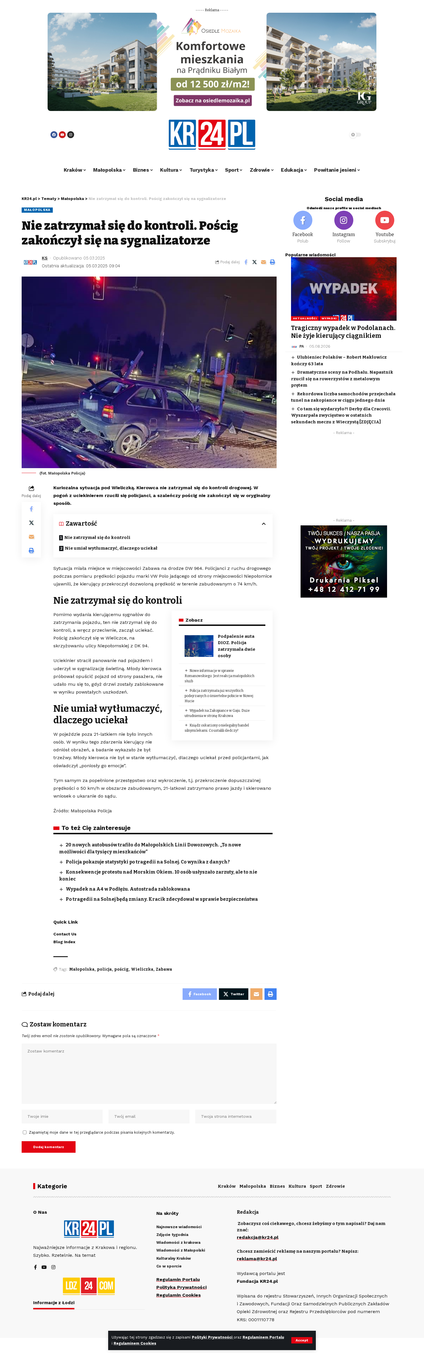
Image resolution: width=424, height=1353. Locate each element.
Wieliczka (142, 969)
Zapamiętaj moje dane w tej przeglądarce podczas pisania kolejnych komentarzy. (102, 1132)
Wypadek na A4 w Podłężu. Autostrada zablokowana (128, 889)
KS (45, 258)
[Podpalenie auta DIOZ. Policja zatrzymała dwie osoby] (199, 646)
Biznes (277, 1186)
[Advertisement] (344, 478)
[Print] (273, 262)
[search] (328, 135)
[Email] (264, 262)
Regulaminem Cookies (135, 1343)
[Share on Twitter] (255, 262)
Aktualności (305, 318)
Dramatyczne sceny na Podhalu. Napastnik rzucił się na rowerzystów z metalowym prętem (342, 379)
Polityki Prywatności (213, 1337)
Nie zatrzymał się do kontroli (97, 537)
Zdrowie (335, 1186)
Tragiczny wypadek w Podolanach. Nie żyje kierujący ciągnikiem (343, 332)
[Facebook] (53, 134)
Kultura (297, 1186)
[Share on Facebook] (246, 262)
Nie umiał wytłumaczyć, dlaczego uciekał (111, 548)
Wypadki (329, 318)
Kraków (227, 1186)
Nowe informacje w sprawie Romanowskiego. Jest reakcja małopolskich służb (219, 676)
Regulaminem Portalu (263, 1337)
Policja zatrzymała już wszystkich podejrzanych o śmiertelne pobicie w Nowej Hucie (219, 696)
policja (104, 969)
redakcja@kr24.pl (257, 1237)
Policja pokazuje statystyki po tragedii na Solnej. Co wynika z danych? (148, 862)
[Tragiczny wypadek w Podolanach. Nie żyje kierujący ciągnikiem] (344, 289)
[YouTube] (44, 1267)
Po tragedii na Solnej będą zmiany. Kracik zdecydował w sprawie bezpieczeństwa (162, 899)
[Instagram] (70, 134)
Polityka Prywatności (181, 1287)
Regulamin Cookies (178, 1295)
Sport (316, 1186)
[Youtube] (62, 134)
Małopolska (37, 210)
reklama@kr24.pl (257, 1258)
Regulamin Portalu (178, 1279)
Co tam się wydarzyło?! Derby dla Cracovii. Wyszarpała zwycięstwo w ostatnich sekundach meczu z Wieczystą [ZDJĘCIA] (341, 415)
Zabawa (164, 969)
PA (301, 346)
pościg (121, 969)
